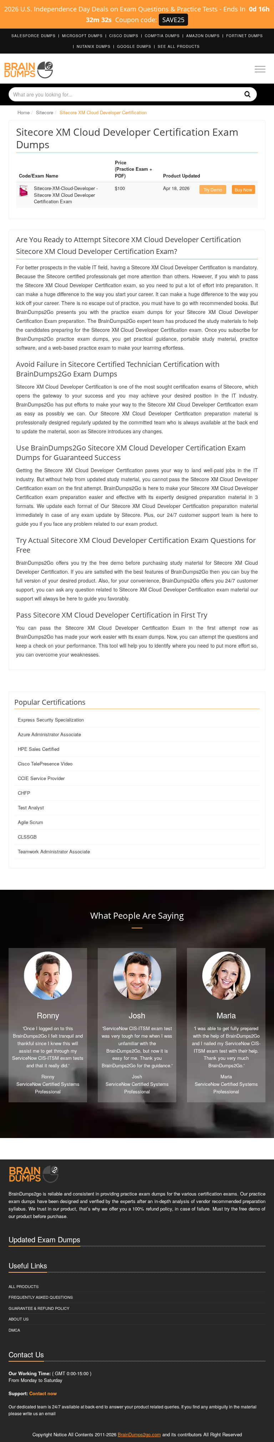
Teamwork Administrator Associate (54, 851)
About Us (19, 1319)
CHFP (24, 792)
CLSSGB (27, 836)
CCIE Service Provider (41, 778)
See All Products (179, 46)
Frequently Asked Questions (41, 1297)
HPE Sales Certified (38, 748)
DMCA (14, 1330)
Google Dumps (134, 46)
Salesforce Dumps (33, 35)
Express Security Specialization (51, 719)
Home (23, 112)
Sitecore (44, 112)
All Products (24, 1286)
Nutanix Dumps (94, 46)
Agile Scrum (30, 822)
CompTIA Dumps (162, 35)
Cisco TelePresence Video (45, 763)
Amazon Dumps (203, 35)
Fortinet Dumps (244, 35)
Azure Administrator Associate (49, 734)
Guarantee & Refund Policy (39, 1308)
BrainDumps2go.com (139, 1434)
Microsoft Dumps (82, 35)
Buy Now (243, 189)
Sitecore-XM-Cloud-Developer (66, 195)
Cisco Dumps (123, 35)
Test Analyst (31, 807)
